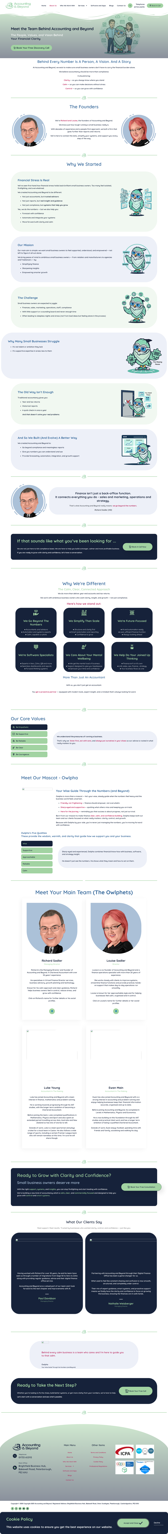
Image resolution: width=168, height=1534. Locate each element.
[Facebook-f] (12, 1508)
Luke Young (52, 1087)
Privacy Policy (98, 1457)
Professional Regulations (98, 1466)
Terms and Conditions (98, 1452)
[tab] (29, 727)
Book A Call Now (139, 547)
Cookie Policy (98, 1462)
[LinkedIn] (52, 1011)
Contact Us (121, 6)
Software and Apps (98, 6)
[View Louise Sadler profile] (116, 958)
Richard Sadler (52, 960)
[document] (84, 1523)
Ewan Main (116, 1087)
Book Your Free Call (137, 1391)
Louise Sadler (116, 960)
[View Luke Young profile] (52, 1085)
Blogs (111, 6)
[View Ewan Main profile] (116, 1085)
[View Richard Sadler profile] (52, 958)
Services (81, 6)
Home (43, 6)
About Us (53, 6)
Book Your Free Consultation (143, 1187)
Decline (157, 1523)
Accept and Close (131, 1523)
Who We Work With (67, 6)
